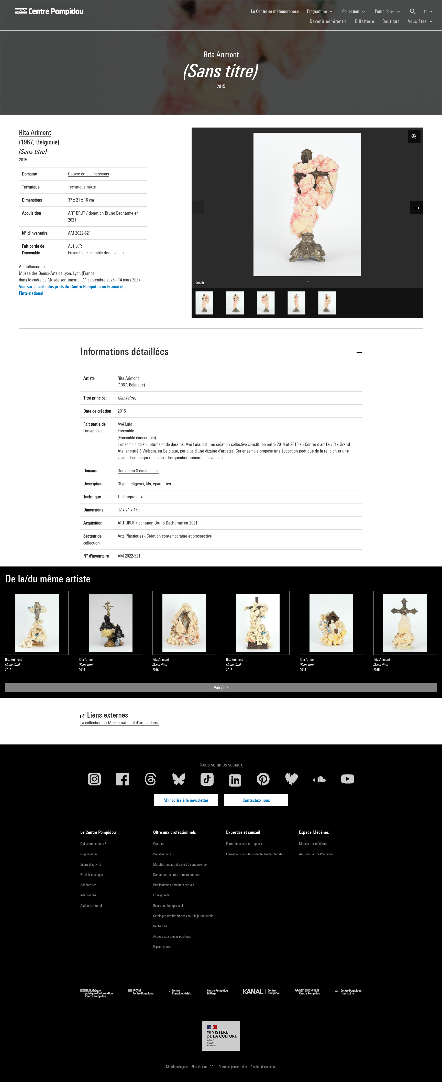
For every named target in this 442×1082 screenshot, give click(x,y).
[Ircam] (144, 996)
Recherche (160, 926)
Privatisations (162, 854)
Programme (317, 11)
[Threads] (151, 780)
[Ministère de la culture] (221, 1036)
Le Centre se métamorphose (277, 11)
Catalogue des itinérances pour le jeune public (183, 916)
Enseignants (161, 895)
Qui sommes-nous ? (93, 844)
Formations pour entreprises (244, 844)
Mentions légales (177, 1067)
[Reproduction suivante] (416, 207)
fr (426, 11)
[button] (221, 352)
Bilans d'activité (90, 864)
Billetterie (364, 21)
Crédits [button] (199, 282)
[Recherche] (413, 11)
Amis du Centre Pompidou (316, 854)
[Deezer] (291, 780)
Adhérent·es (88, 885)
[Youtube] (348, 780)
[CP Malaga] (221, 996)
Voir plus (221, 687)
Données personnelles (233, 1067)
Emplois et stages (91, 875)
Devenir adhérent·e (330, 21)
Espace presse (162, 946)
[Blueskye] (179, 780)
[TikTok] (207, 780)
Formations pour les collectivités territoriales (255, 854)
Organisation (88, 854)
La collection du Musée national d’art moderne (119, 722)
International (88, 895)
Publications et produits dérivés (173, 885)
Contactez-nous (256, 800)
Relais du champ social (168, 906)
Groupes (158, 844)
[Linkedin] (235, 780)
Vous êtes (418, 21)
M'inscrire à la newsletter (185, 800)
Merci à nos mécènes (313, 844)
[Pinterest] (263, 780)
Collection (351, 11)
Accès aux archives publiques (172, 936)
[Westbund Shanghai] (311, 996)
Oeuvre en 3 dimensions (88, 173)
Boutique (393, 21)
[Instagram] (94, 780)
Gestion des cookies (263, 1067)
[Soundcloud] (319, 780)
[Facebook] (122, 780)
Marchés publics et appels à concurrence (180, 864)
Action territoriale (91, 906)
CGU (213, 1067)
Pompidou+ (385, 11)
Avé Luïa (125, 424)
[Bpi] (100, 996)
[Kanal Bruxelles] (265, 996)
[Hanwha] (348, 996)
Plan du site (199, 1067)
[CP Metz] (184, 996)
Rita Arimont (35, 132)
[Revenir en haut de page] (430, 1070)
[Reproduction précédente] (198, 207)
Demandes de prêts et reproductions (176, 875)
